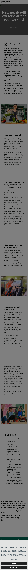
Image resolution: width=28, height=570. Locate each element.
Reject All (14, 563)
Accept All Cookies (14, 567)
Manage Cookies (14, 559)
